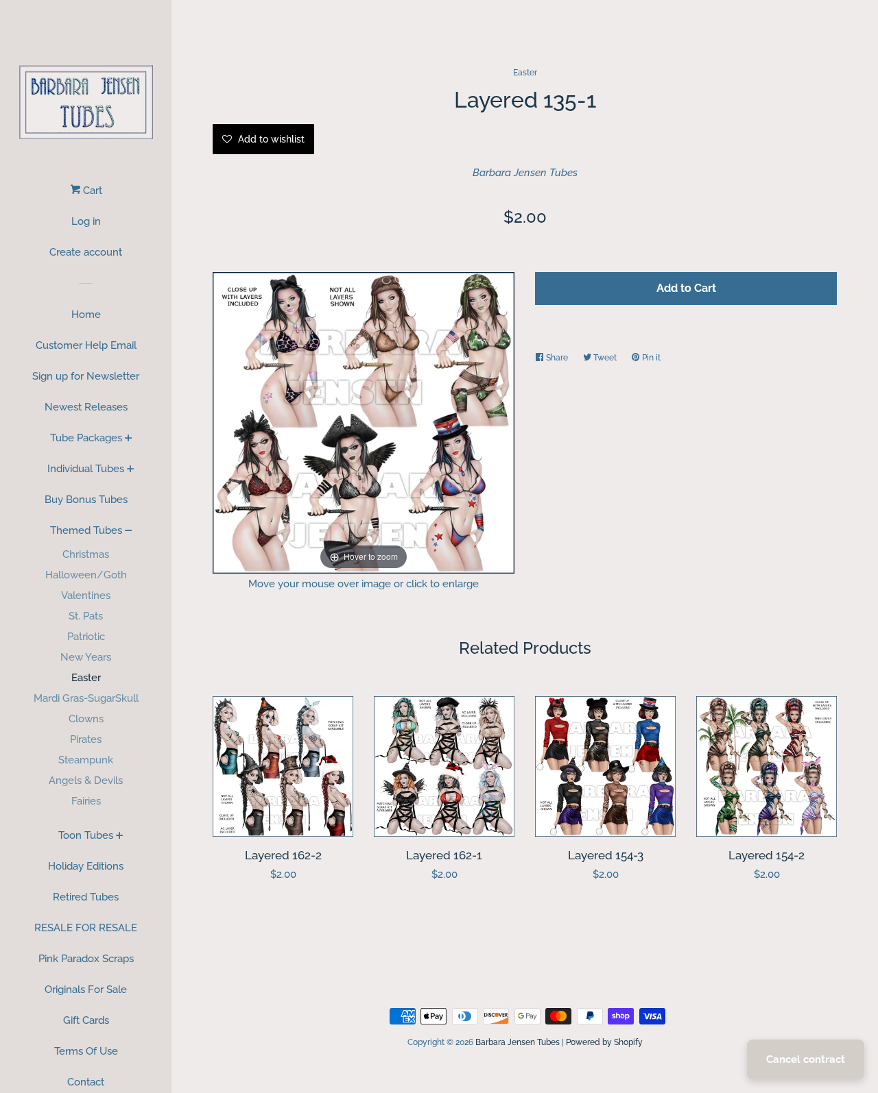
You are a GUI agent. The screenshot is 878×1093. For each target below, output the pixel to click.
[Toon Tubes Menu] (119, 837)
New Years (85, 657)
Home (86, 314)
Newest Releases (86, 407)
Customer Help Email (86, 345)
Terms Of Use (86, 1051)
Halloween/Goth (86, 575)
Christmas (85, 554)
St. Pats (86, 616)
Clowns (86, 719)
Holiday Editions (85, 866)
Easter (86, 678)
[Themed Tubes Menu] (128, 532)
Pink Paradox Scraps (86, 959)
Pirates (86, 739)
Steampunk (85, 760)
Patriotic (86, 636)
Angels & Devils (86, 780)
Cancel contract (805, 1059)
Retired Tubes (86, 897)
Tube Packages (86, 438)
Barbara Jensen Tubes (525, 173)
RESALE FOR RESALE (85, 928)
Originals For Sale (86, 989)
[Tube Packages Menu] (128, 439)
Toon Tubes (85, 835)
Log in (86, 221)
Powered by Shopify (604, 1042)
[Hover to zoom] (363, 421)
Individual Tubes (85, 469)
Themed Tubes (86, 530)
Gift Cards (86, 1020)
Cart (91, 190)
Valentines (85, 595)
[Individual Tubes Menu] (130, 470)
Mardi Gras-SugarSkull (86, 698)
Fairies (86, 801)
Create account (85, 252)
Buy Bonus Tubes (86, 499)
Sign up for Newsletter (85, 376)
